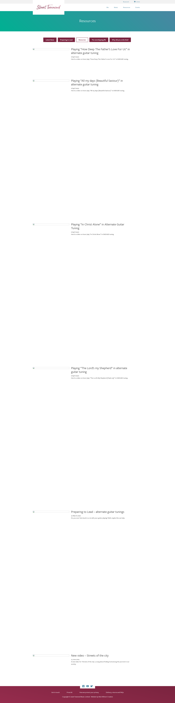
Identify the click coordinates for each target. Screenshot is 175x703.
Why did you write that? (120, 40)
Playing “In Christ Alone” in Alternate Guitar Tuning (97, 226)
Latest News (50, 40)
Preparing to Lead (66, 40)
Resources (82, 40)
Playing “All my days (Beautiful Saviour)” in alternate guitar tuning (97, 82)
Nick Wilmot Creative (106, 697)
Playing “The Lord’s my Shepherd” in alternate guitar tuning (99, 370)
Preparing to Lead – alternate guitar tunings (97, 512)
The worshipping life (99, 40)
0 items (138, 2)
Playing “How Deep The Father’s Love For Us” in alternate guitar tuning (100, 51)
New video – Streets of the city (90, 655)
